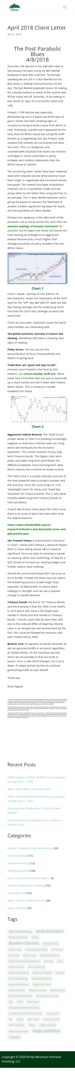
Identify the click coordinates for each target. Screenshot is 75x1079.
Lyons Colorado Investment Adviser (28, 878)
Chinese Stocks (50, 943)
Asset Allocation (49, 931)
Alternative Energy (20, 931)
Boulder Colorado (24, 943)
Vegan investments (18, 1031)
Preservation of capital (20, 995)
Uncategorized (16, 893)
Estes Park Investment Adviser (24, 961)
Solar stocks (53, 1013)
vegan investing (48, 1025)
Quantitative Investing (47, 995)
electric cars (29, 955)
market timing (57, 990)
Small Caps (32, 1001)
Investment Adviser (41, 978)
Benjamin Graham (18, 937)
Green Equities (16, 966)
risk (11, 1001)
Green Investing (17, 855)
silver (20, 1001)
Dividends (14, 955)
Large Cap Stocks (41, 984)
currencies (57, 949)
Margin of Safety (37, 990)
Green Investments (18, 972)
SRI (10, 1019)
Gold (60, 961)
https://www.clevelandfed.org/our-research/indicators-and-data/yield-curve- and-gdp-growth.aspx (36, 529)
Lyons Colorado (17, 990)
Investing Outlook (18, 870)
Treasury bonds (51, 1019)
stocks (20, 1019)
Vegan (32, 1025)
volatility (14, 1037)
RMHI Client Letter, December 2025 (28, 789)
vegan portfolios (46, 1030)
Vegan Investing (17, 908)
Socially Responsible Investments (25, 1013)
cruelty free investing (36, 949)
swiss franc (33, 1019)
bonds (35, 937)
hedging (60, 972)
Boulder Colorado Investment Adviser (30, 848)
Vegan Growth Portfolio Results (26, 900)
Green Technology (42, 972)
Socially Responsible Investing (25, 885)
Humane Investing (18, 863)
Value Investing (16, 1025)
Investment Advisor (18, 984)
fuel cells (48, 961)
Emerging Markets (49, 955)
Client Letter (15, 949)
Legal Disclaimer (12, 1071)
